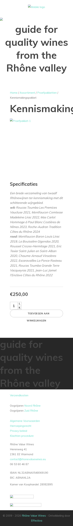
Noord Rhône (32, 405)
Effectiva (36, 520)
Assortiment (27, 92)
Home (14, 92)
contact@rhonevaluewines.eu (28, 459)
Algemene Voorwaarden (25, 421)
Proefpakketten (47, 92)
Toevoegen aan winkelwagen (38, 314)
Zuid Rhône (31, 410)
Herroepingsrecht (20, 426)
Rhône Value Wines (34, 515)
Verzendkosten (19, 395)
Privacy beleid (18, 431)
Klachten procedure (22, 435)
